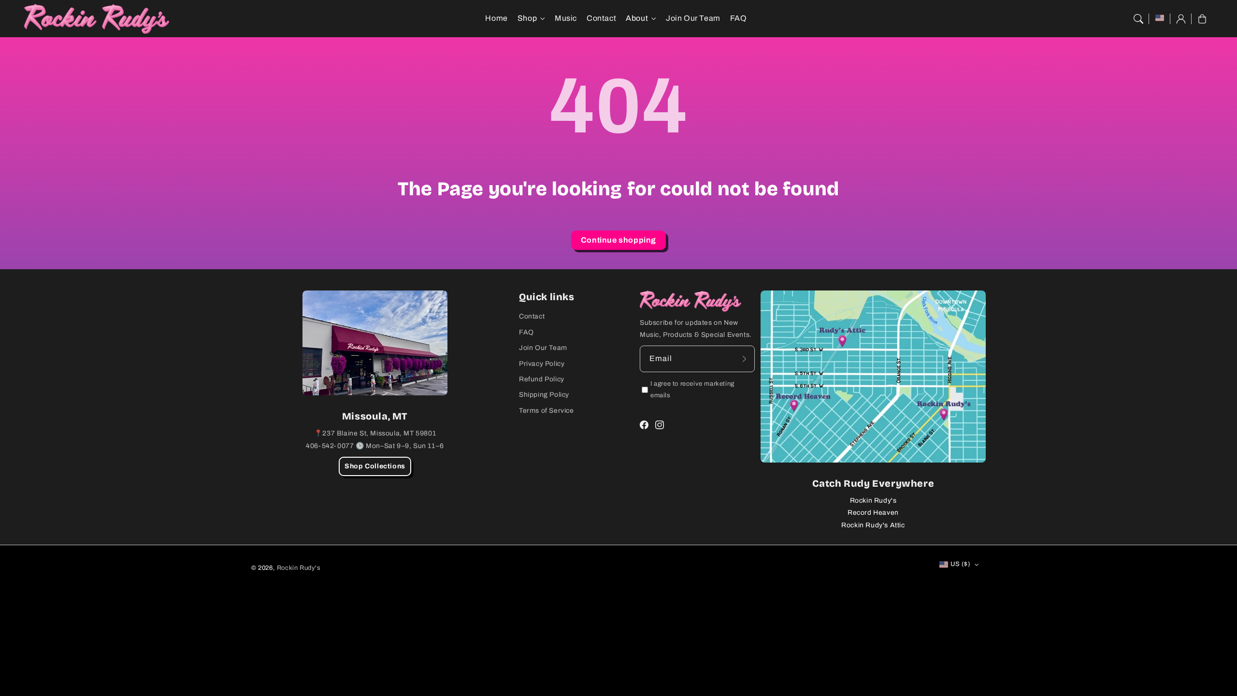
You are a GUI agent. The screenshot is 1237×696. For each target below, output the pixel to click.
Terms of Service (546, 410)
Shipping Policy (544, 394)
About (637, 18)
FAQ (526, 332)
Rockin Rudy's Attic (873, 525)
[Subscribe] (744, 359)
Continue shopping (618, 240)
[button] (1138, 18)
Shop (527, 18)
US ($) (960, 564)
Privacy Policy (541, 363)
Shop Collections (375, 466)
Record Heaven (873, 512)
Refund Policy (541, 379)
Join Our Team (543, 347)
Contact (532, 316)
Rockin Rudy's (873, 500)
